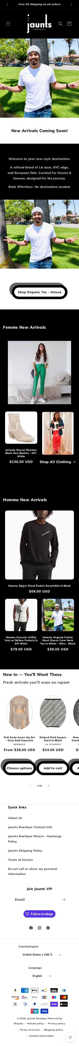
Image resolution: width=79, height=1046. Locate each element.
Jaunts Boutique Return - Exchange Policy (35, 838)
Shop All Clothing (55, 462)
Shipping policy (53, 1029)
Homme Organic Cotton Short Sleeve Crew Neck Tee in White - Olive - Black (58, 640)
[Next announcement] (71, 4)
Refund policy (35, 1023)
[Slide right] (48, 785)
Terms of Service (20, 860)
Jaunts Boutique (37, 1018)
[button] (8, 23)
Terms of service (30, 1029)
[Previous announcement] (7, 4)
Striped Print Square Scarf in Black (53, 739)
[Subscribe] (63, 899)
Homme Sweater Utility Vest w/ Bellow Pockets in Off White (21, 640)
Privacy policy (56, 1023)
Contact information (41, 1035)
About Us (15, 818)
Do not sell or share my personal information (32, 871)
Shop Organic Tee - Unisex (39, 292)
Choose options (19, 768)
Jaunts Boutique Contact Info (30, 827)
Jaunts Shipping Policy (25, 850)
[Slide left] (30, 785)
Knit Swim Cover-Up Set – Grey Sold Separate (19, 739)
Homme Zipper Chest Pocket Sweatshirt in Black (39, 585)
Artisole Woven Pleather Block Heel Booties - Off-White (21, 453)
